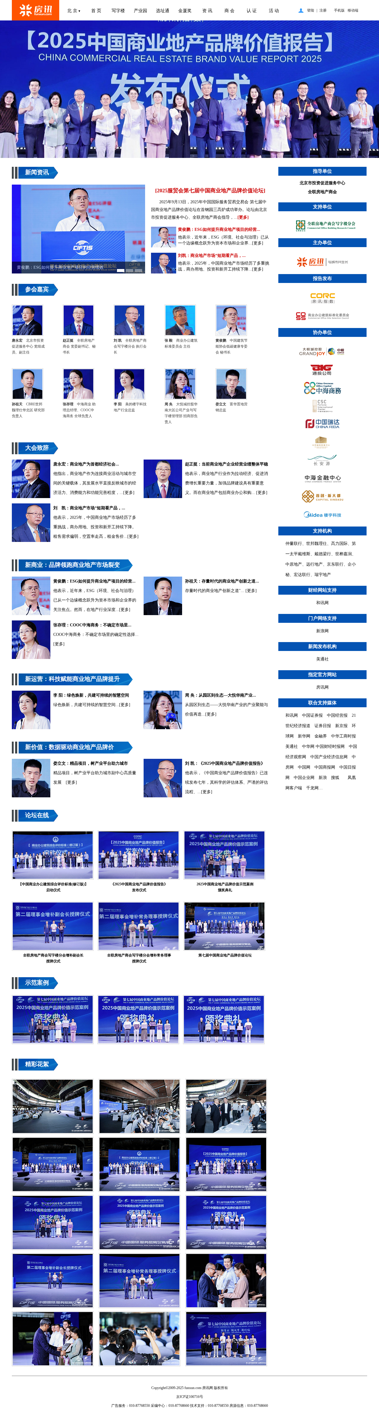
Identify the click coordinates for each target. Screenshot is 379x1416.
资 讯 (207, 10)
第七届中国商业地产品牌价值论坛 (225, 955)
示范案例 (37, 982)
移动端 (353, 10)
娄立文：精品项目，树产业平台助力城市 (90, 763)
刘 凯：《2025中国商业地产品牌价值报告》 (225, 763)
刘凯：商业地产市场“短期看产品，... (212, 255)
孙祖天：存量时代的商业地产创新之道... (222, 581)
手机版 (339, 10)
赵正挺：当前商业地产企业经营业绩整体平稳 (226, 464)
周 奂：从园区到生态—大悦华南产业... (220, 695)
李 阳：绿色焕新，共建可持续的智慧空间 (91, 695)
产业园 (140, 10)
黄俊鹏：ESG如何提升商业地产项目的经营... (219, 229)
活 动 (274, 10)
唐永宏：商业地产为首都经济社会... (86, 464)
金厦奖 (185, 10)
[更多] (243, 217)
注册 (323, 10)
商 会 (229, 10)
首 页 (96, 10)
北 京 (74, 10)
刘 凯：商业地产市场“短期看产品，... (89, 508)
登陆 (310, 10)
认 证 (252, 10)
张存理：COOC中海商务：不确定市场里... (92, 625)
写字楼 (118, 10)
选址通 (162, 10)
